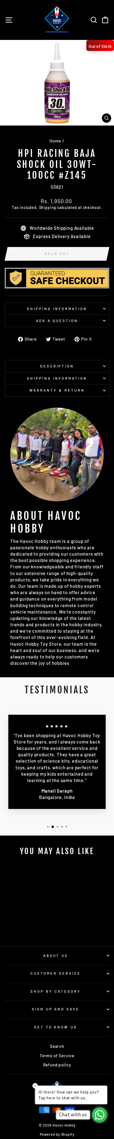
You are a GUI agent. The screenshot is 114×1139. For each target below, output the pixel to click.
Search (57, 1046)
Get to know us (55, 1027)
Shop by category (55, 991)
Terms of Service (57, 1055)
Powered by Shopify (57, 1134)
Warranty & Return (57, 390)
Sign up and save (56, 1009)
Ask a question (57, 320)
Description (57, 366)
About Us (55, 955)
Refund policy (57, 1064)
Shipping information (57, 309)
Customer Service (55, 973)
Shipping (47, 207)
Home (55, 140)
